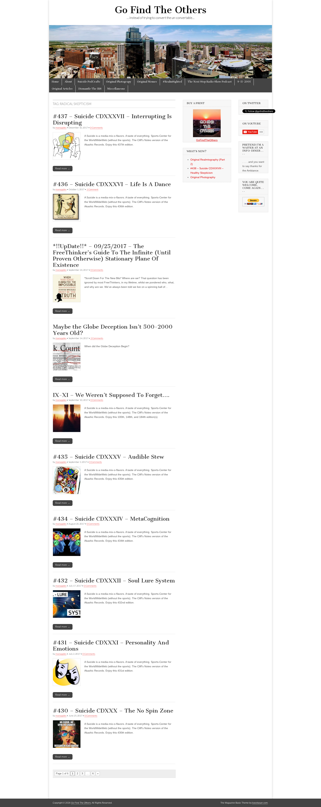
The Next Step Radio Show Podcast (210, 81)
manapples (61, 127)
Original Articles (62, 88)
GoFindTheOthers (207, 140)
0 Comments (96, 127)
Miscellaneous (116, 88)
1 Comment (92, 189)
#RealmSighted (172, 81)
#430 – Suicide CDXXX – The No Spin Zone (113, 710)
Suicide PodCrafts (89, 81)
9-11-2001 (244, 81)
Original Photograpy (118, 81)
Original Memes (147, 81)
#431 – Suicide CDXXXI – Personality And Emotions (111, 645)
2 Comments (96, 338)
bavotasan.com (260, 803)
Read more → (62, 168)
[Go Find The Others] (160, 51)
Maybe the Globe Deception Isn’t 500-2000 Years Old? (113, 329)
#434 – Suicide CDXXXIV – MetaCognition (111, 518)
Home (55, 81)
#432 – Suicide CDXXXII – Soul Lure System (114, 580)
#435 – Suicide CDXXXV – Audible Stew (108, 457)
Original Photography (202, 177)
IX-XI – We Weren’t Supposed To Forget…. (111, 395)
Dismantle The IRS (90, 88)
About (68, 81)
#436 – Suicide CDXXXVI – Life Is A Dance (112, 184)
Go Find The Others (160, 10)
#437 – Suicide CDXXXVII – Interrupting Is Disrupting (112, 119)
